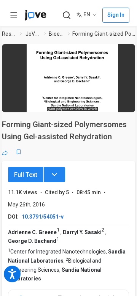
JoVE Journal (33, 34)
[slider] (44, 104)
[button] (72, 75)
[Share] (5, 152)
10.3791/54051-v (43, 217)
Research (9, 34)
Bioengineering (57, 34)
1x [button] (115, 104)
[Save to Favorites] (19, 152)
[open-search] (66, 15)
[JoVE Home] (35, 15)
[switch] (82, 104)
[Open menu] (14, 15)
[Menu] (54, 174)
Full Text (25, 174)
